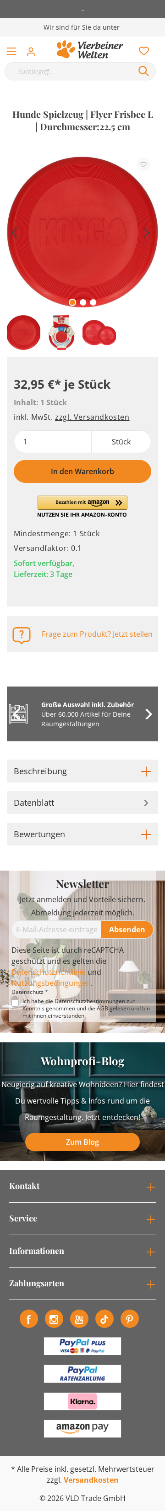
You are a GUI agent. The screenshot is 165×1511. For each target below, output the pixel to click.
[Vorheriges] (14, 232)
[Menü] (11, 49)
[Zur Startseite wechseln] (90, 49)
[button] (83, 507)
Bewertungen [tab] (39, 834)
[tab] (82, 771)
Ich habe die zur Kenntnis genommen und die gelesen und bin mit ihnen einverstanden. (86, 1009)
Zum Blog (82, 1142)
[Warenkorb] (160, 41)
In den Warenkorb (82, 471)
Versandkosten (91, 1480)
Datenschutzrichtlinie (48, 972)
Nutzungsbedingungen (51, 983)
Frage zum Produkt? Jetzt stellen (97, 634)
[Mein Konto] (34, 49)
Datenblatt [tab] (34, 802)
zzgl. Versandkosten (92, 417)
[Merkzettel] (141, 49)
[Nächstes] (147, 232)
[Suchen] (144, 71)
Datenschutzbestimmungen (90, 1001)
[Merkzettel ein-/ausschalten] (143, 164)
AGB (102, 1008)
